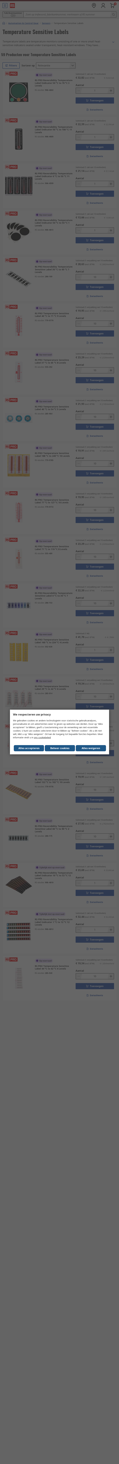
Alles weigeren (91, 748)
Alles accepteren (29, 748)
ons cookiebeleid (42, 737)
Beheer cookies (59, 748)
